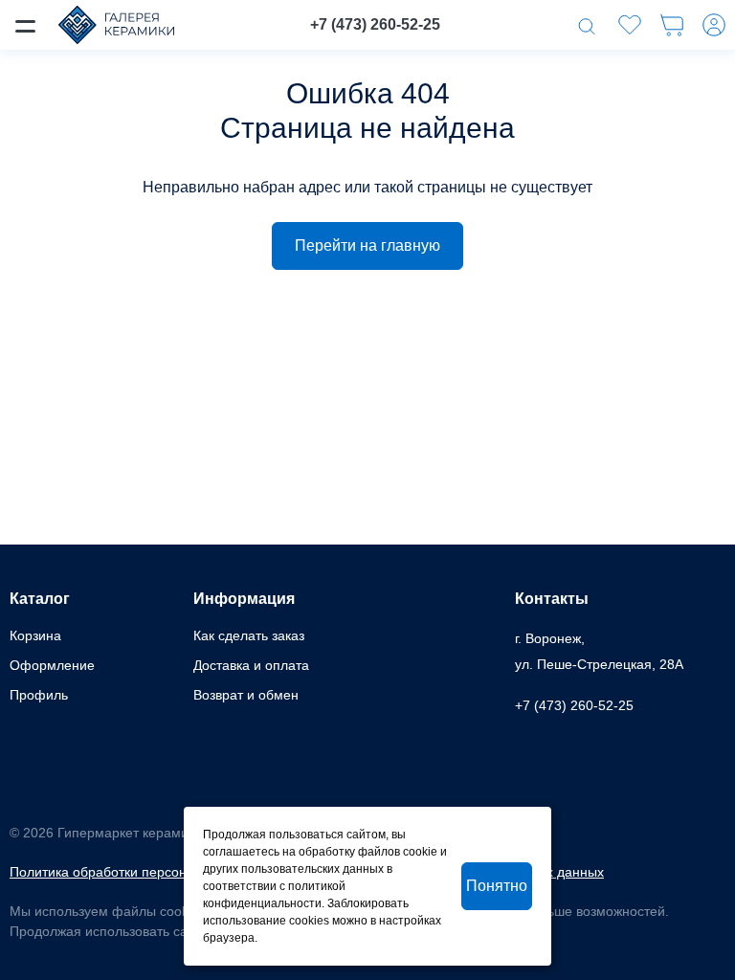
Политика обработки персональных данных (146, 872)
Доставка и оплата (251, 665)
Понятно (496, 886)
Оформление (52, 665)
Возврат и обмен (246, 694)
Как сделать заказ (248, 635)
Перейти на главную (367, 245)
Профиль (39, 694)
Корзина (35, 635)
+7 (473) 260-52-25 (375, 24)
